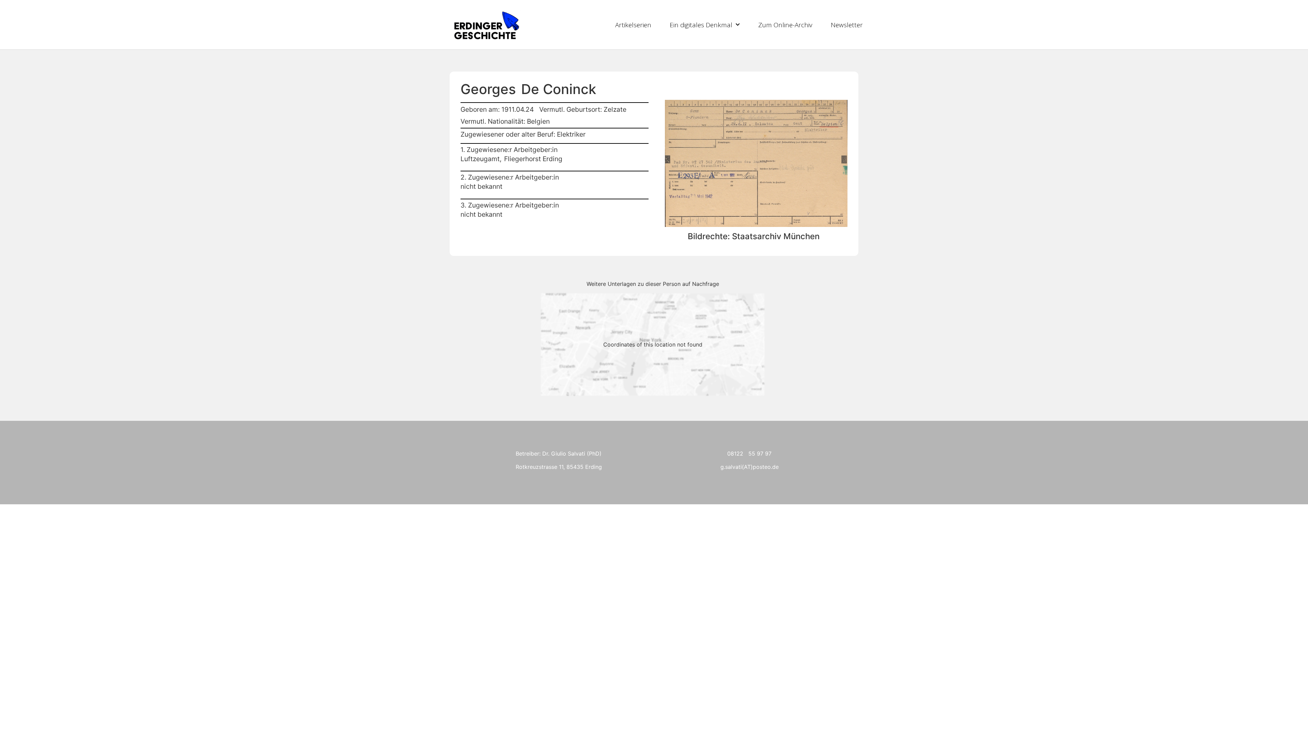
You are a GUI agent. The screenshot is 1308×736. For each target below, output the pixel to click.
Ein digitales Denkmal (701, 24)
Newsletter (847, 24)
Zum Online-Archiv (785, 24)
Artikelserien (633, 24)
